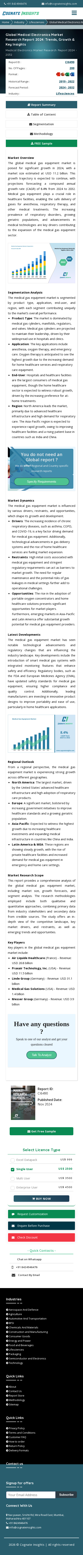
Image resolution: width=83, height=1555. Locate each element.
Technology (15, 1363)
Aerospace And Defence (23, 1309)
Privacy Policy (16, 1428)
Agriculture (15, 1314)
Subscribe (66, 1494)
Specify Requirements (41, 481)
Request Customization (32, 1214)
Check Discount (27, 1237)
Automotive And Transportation (27, 1318)
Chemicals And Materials (23, 1327)
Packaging (14, 1354)
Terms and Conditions (21, 1432)
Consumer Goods (19, 1336)
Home (5, 22)
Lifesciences (36, 22)
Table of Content (43, 114)
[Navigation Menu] (76, 12)
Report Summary (43, 105)
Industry (19, 22)
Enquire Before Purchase (33, 1226)
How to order (16, 1441)
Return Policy (16, 1446)
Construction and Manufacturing (28, 1332)
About (12, 1386)
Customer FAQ (17, 1437)
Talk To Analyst (41, 1055)
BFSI (11, 1323)
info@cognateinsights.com (60, 3)
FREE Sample (43, 143)
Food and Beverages (21, 1345)
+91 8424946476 (16, 3)
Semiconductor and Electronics (27, 1358)
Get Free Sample (43, 1131)
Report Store (16, 1395)
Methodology (43, 134)
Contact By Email (28, 1275)
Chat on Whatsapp (29, 1259)
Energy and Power (19, 1341)
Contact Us (15, 1391)
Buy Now (43, 1199)
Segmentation (43, 124)
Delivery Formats (18, 1450)
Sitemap (13, 1404)
